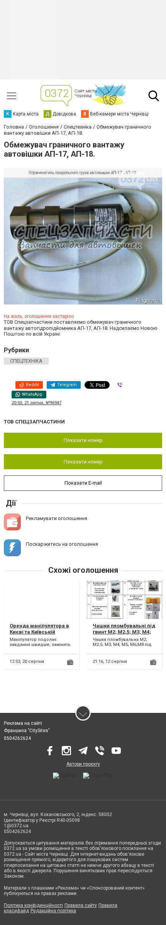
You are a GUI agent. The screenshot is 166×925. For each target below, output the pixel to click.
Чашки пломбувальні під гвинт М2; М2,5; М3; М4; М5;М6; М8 (124, 632)
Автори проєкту (83, 764)
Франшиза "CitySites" (27, 730)
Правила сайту (80, 905)
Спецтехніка (26, 361)
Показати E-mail (83, 483)
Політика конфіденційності (33, 905)
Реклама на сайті (23, 723)
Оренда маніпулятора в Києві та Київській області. (39, 632)
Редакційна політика (53, 910)
